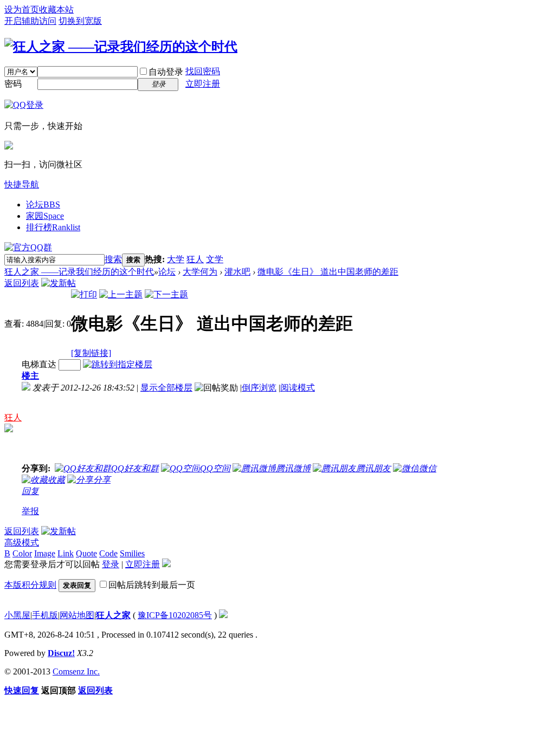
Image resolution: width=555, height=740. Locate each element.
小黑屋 (17, 615)
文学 (214, 259)
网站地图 (77, 615)
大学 (175, 259)
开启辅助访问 (30, 20)
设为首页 (21, 9)
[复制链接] (91, 353)
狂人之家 (113, 615)
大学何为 (200, 271)
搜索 (113, 259)
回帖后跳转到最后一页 (151, 584)
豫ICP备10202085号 (175, 615)
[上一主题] (121, 294)
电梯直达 (39, 364)
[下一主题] (166, 294)
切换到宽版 (80, 20)
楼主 (30, 375)
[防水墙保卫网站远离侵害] (223, 615)
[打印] (84, 294)
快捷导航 (21, 184)
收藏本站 (56, 9)
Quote (86, 553)
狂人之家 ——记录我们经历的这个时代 (79, 271)
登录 (110, 564)
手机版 (45, 615)
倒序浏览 (259, 387)
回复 (30, 491)
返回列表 (21, 283)
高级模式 (21, 542)
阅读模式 (297, 387)
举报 (30, 511)
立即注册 (202, 83)
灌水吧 (237, 271)
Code (108, 553)
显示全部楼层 (166, 387)
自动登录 (166, 71)
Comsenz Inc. (76, 671)
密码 (13, 83)
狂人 (195, 259)
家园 (45, 215)
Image (44, 553)
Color (22, 553)
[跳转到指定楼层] (117, 364)
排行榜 (53, 227)
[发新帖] (58, 283)
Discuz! (61, 653)
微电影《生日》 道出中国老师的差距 (327, 271)
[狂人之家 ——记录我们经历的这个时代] (120, 47)
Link (65, 553)
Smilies (132, 553)
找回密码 (202, 71)
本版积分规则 (30, 584)
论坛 (43, 204)
